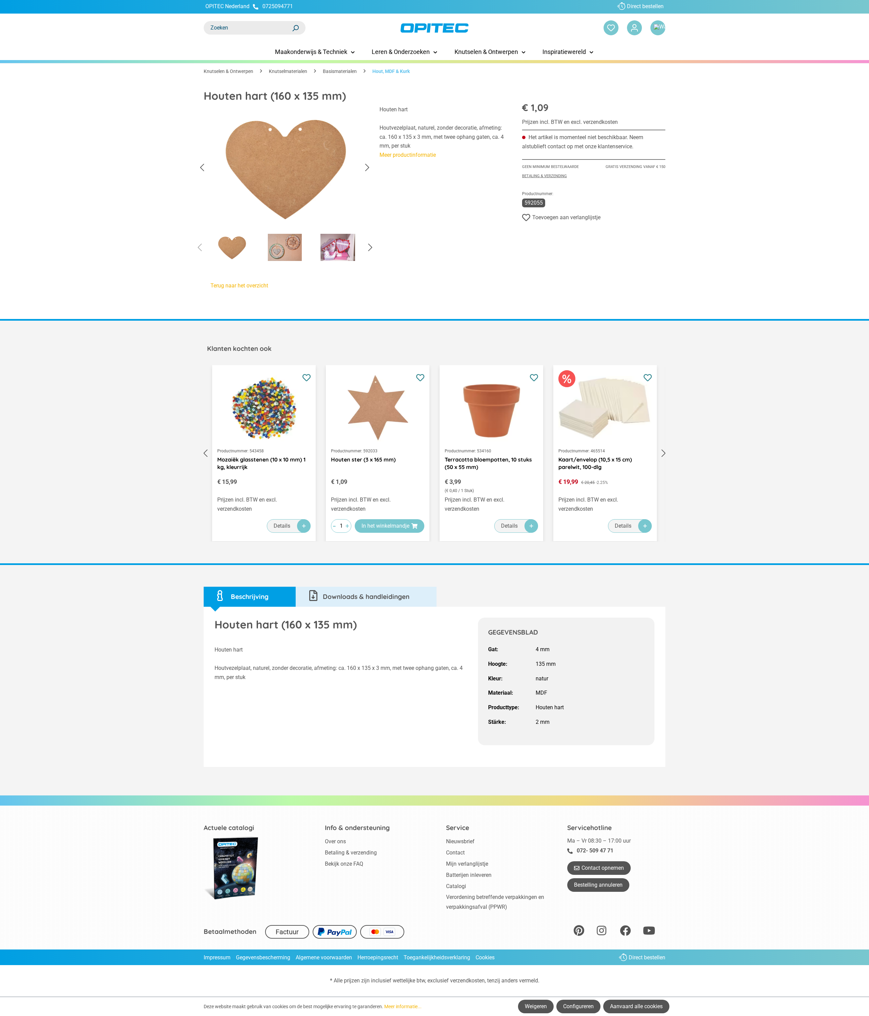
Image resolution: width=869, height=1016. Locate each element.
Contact (455, 852)
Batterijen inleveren (469, 875)
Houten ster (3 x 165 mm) (363, 459)
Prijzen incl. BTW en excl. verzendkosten (570, 122)
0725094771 (277, 6)
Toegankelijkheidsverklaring (437, 957)
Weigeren (536, 1006)
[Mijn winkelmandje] (657, 27)
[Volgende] (367, 168)
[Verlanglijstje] (611, 27)
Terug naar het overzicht (239, 285)
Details (282, 526)
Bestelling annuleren (598, 885)
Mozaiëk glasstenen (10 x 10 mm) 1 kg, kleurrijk (261, 463)
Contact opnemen (602, 868)
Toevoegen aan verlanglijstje (566, 217)
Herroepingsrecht (377, 957)
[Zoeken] (295, 28)
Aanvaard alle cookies (636, 1006)
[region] (284, 185)
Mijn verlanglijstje (467, 864)
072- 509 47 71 (595, 850)
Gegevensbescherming (263, 957)
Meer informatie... (403, 1006)
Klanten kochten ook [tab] (239, 348)
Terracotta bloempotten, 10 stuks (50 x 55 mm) (488, 463)
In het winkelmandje (385, 526)
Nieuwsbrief (460, 841)
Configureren (578, 1006)
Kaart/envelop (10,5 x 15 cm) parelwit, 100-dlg (595, 463)
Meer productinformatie (408, 155)
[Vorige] (202, 168)
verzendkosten (467, 980)
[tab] (250, 597)
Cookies (485, 957)
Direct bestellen (645, 6)
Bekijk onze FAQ (344, 864)
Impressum (217, 957)
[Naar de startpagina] (434, 28)
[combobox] (248, 28)
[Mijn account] (634, 27)
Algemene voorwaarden (324, 957)
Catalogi (456, 886)
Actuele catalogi (229, 828)
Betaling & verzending (544, 176)
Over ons (335, 841)
